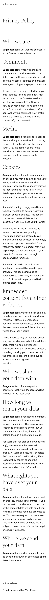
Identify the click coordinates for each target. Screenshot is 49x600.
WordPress (30, 590)
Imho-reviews (10, 4)
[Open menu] (44, 4)
